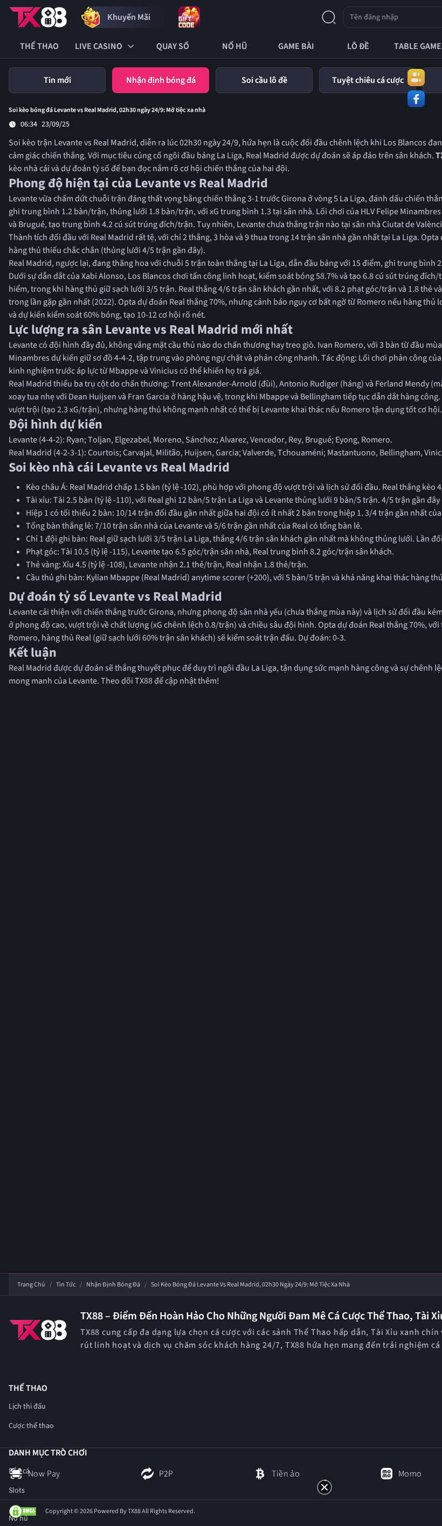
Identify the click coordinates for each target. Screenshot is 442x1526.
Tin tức (65, 1285)
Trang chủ (31, 1285)
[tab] (57, 80)
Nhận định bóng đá (113, 1285)
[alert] (221, 1460)
